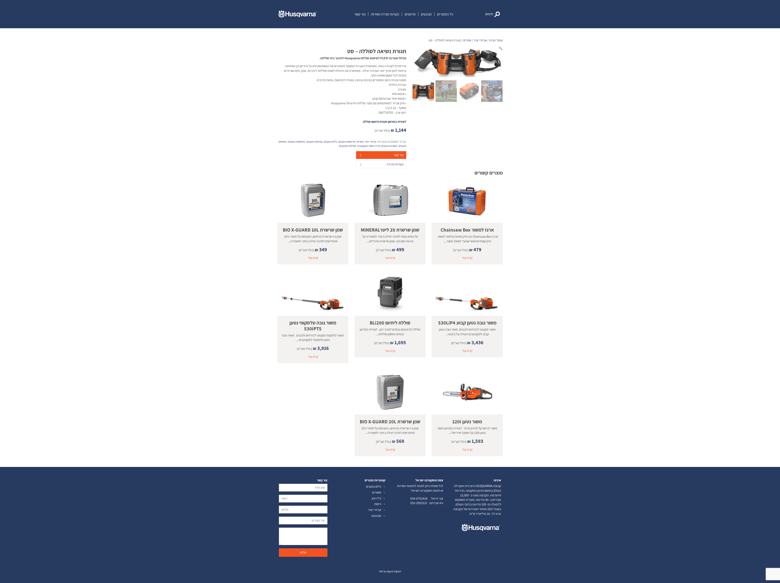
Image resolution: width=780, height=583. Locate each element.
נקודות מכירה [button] (395, 164)
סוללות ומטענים (347, 146)
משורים (376, 492)
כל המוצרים (445, 14)
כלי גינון (376, 498)
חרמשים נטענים (346, 141)
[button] (493, 14)
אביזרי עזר (480, 40)
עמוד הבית (496, 40)
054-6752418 (418, 498)
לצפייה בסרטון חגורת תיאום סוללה (384, 122)
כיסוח (377, 504)
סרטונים (410, 14)
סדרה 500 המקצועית (368, 146)
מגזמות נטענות (314, 141)
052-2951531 (418, 503)
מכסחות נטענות (296, 141)
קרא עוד (467, 258)
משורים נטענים (389, 146)
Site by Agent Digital (390, 571)
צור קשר (360, 14)
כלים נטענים (330, 141)
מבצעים (426, 14)
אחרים (467, 40)
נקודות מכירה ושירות (385, 14)
